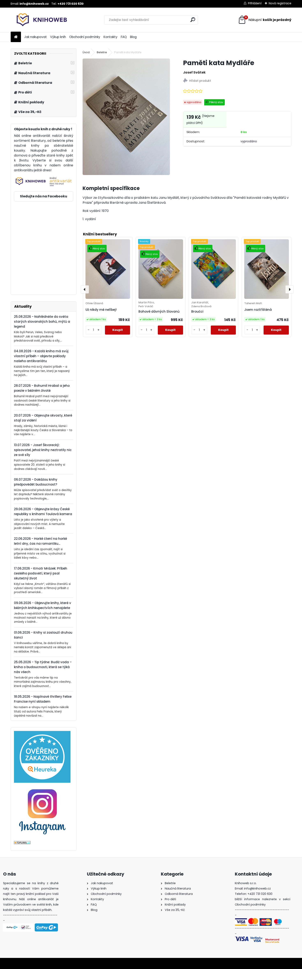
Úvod (86, 52)
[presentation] (85, 289)
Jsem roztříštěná (258, 309)
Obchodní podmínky (84, 37)
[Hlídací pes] (237, 81)
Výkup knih (58, 37)
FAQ (124, 37)
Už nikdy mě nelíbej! (101, 309)
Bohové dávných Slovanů (159, 311)
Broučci (197, 311)
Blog (133, 37)
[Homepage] (16, 37)
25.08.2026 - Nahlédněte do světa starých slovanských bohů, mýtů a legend (42, 321)
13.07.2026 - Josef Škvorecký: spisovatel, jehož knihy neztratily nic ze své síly (43, 450)
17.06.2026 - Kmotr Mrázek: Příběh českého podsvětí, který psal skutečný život (40, 573)
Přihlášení (255, 3)
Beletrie (102, 52)
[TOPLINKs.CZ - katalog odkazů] (22, 843)
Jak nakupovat (35, 37)
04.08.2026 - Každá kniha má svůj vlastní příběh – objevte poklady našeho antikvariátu (41, 356)
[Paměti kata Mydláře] (126, 117)
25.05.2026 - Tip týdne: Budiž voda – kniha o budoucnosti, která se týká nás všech (43, 667)
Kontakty (111, 37)
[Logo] (39, 20)
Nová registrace (280, 3)
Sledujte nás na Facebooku (43, 196)
